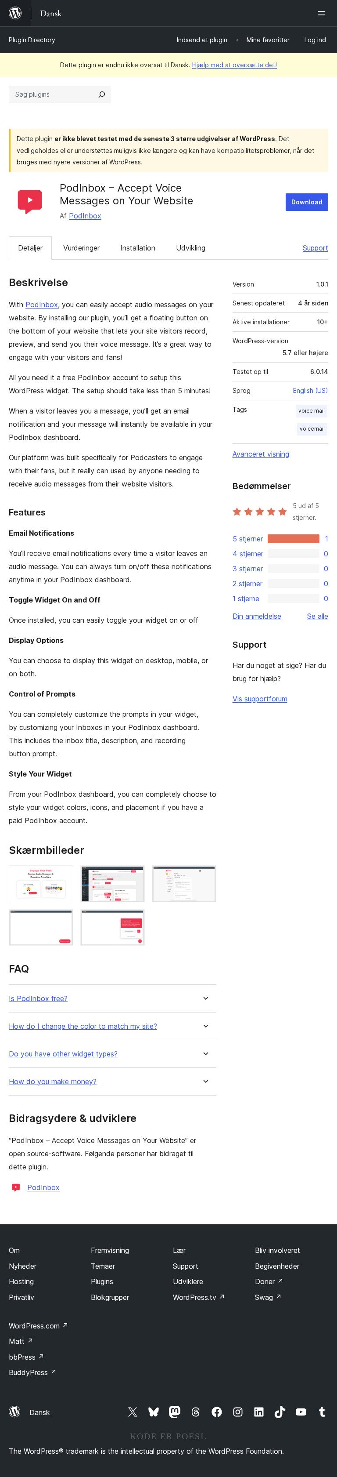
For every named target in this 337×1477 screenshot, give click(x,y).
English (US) (310, 390)
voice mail (311, 410)
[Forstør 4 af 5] (61, 921)
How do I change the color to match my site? (83, 1026)
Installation (137, 247)
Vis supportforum (260, 698)
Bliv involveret (277, 1250)
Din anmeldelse (257, 616)
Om (14, 1250)
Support (315, 247)
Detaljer (30, 247)
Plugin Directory (32, 40)
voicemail (312, 428)
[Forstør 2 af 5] (133, 877)
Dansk (39, 1412)
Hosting (21, 1281)
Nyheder (22, 1266)
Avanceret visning (261, 454)
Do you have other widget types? (63, 1054)
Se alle (317, 616)
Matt (21, 1341)
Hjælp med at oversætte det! (234, 65)
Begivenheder (277, 1266)
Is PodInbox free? (38, 998)
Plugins (102, 1281)
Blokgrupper (110, 1297)
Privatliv (21, 1297)
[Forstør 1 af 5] (61, 877)
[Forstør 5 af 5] (133, 921)
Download (307, 202)
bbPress (26, 1357)
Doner (269, 1281)
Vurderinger (81, 247)
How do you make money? (53, 1082)
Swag (268, 1297)
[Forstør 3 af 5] (204, 877)
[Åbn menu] (323, 13)
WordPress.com (38, 1325)
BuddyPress (33, 1372)
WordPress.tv (199, 1297)
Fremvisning (110, 1250)
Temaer (103, 1266)
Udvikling (190, 247)
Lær (179, 1250)
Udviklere (188, 1281)
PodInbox (85, 215)
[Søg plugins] (102, 94)
